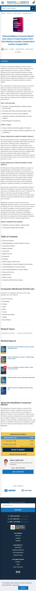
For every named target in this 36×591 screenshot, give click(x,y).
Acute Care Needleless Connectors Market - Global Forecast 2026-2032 (20, 368)
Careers (17, 538)
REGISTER (18, 510)
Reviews (18, 540)
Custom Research (18, 552)
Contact (18, 561)
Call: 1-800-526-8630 (18, 468)
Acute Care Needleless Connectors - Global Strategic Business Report (20, 357)
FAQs (18, 564)
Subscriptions (18, 555)
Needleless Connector (8, 333)
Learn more (15, 585)
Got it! (23, 588)
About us (18, 535)
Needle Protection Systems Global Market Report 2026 (21, 377)
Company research (18, 550)
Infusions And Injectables (24, 333)
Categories (18, 547)
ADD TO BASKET (18, 450)
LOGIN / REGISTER (18, 567)
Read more (4, 425)
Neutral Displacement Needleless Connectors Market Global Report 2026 (20, 347)
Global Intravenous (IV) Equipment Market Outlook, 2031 (20, 388)
